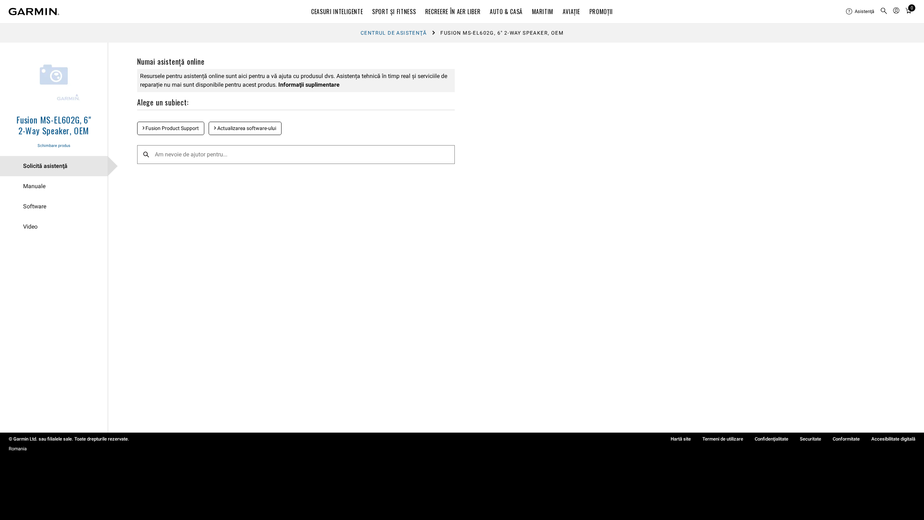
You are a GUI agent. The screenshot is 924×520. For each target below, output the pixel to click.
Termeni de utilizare (722, 439)
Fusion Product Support (171, 128)
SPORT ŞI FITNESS (394, 11)
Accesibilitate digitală (893, 439)
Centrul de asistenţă (394, 33)
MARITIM (542, 11)
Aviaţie (571, 11)
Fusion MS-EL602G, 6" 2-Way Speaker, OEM (53, 125)
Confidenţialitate (771, 439)
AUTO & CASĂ (506, 11)
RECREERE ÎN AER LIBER (452, 11)
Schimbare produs (54, 145)
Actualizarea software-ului (246, 128)
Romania (18, 448)
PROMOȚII (601, 11)
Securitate (810, 439)
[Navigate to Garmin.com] (34, 11)
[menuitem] (860, 11)
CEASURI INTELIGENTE (337, 11)
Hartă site (681, 439)
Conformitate (846, 439)
